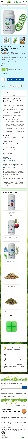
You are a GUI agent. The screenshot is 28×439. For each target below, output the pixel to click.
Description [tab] (7, 93)
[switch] (3, 437)
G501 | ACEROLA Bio (8, 159)
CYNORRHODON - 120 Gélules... (11, 213)
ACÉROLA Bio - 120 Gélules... (11, 237)
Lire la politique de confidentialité (8, 432)
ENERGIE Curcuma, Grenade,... (11, 287)
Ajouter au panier (15, 79)
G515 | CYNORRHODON (9, 160)
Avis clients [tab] (16, 95)
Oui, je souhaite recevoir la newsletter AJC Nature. (14, 390)
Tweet (13, 86)
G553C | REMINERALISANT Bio (10, 167)
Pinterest (21, 86)
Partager (10, 86)
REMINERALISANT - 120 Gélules (11, 262)
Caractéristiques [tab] (17, 93)
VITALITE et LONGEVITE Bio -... (11, 312)
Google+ (17, 86)
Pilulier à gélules (11, 337)
